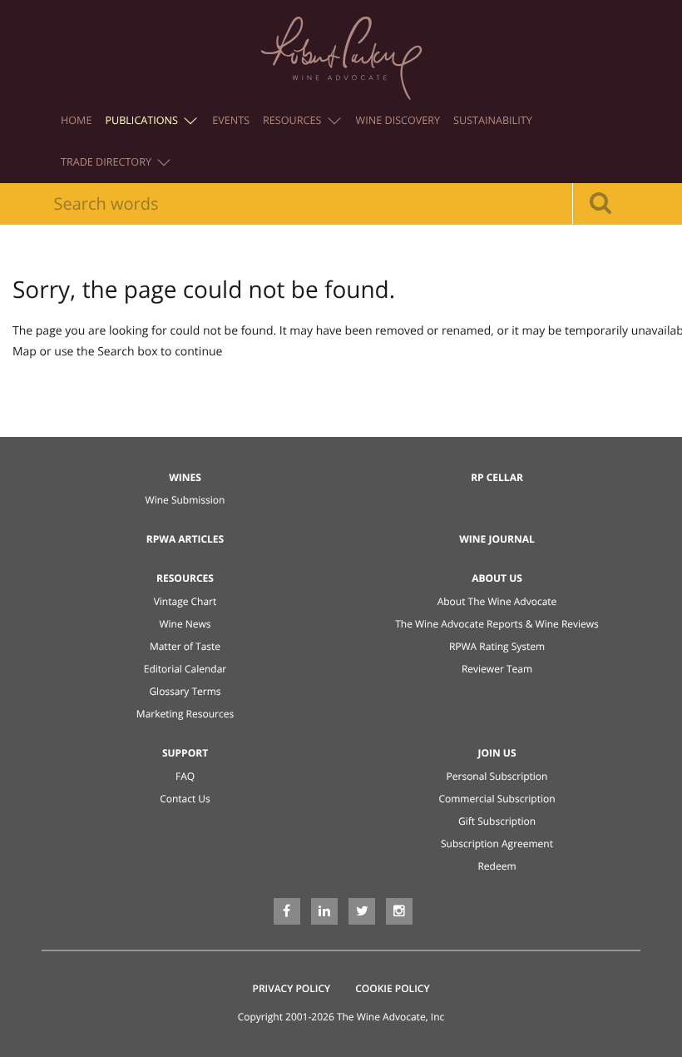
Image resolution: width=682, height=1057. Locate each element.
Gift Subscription (497, 821)
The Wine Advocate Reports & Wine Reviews (497, 624)
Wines (185, 477)
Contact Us (185, 799)
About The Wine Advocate (497, 601)
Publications (142, 120)
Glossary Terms (184, 691)
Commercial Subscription (496, 799)
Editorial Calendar (185, 669)
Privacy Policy (292, 988)
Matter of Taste (185, 646)
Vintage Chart (185, 601)
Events (231, 120)
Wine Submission (185, 500)
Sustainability (492, 120)
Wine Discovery (398, 120)
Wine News (184, 624)
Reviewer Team (497, 669)
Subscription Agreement (497, 843)
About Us (497, 578)
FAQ (185, 776)
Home (76, 120)
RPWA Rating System (497, 646)
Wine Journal (497, 539)
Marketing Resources (185, 714)
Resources (293, 120)
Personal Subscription (497, 776)
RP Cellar (497, 477)
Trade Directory (107, 162)
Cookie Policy (392, 988)
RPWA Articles (185, 539)
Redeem (496, 866)
